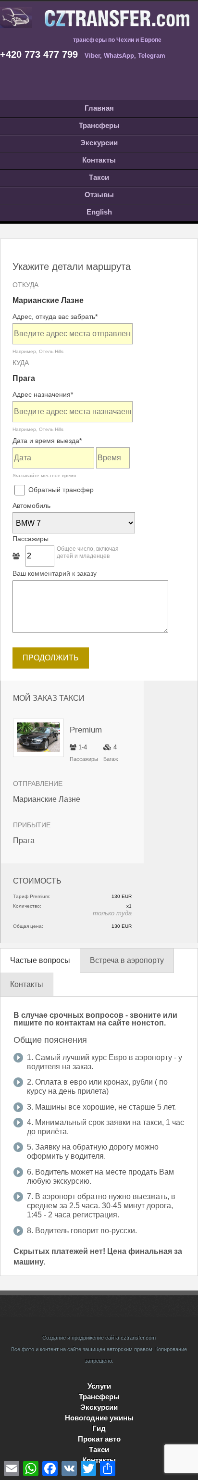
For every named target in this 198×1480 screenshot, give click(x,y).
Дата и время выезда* (47, 440)
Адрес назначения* (42, 394)
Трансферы (99, 125)
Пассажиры (30, 539)
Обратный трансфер (60, 489)
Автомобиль (31, 505)
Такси (99, 177)
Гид (99, 1428)
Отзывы (99, 194)
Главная (99, 108)
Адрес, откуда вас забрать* (55, 316)
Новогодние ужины (99, 1418)
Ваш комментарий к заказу (54, 573)
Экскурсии (99, 143)
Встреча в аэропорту (127, 960)
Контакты (99, 160)
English (99, 212)
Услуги (99, 1386)
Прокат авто (99, 1439)
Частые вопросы (40, 960)
